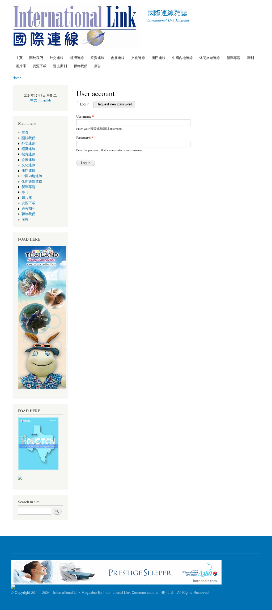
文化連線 (138, 57)
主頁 (19, 57)
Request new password (114, 103)
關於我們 (36, 57)
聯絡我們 (80, 65)
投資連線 (97, 57)
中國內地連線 (182, 57)
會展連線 (118, 57)
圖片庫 (21, 65)
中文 (33, 100)
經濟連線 (77, 57)
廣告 (97, 65)
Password (84, 137)
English (45, 100)
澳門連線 (158, 57)
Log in (86, 103)
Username (85, 116)
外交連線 (56, 57)
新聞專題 (233, 57)
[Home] (75, 26)
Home (17, 77)
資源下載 (39, 65)
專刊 (250, 57)
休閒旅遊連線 (209, 57)
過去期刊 (60, 65)
